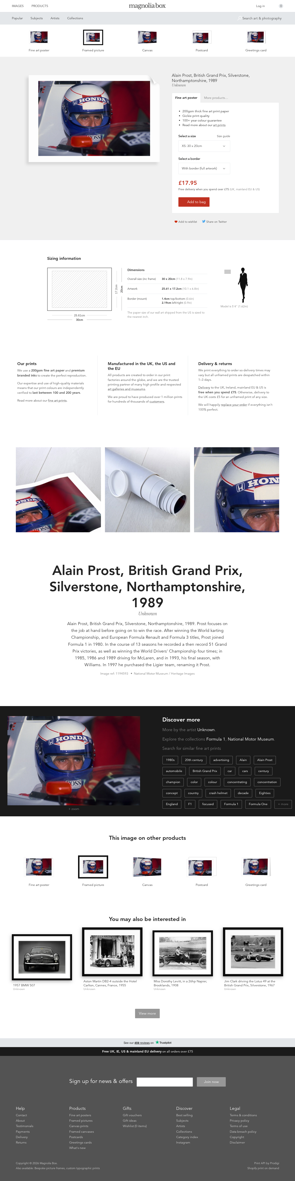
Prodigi (274, 1163)
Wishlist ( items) (135, 1126)
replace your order (234, 405)
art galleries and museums (126, 389)
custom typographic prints (83, 1168)
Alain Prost (264, 760)
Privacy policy (239, 1121)
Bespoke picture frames (50, 1168)
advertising (221, 760)
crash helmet (218, 793)
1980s (170, 760)
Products (40, 6)
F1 (190, 804)
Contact (21, 1115)
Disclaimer (237, 1143)
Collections (75, 18)
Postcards (76, 1137)
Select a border (189, 159)
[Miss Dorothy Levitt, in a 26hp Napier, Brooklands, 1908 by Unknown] (183, 953)
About (20, 1121)
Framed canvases (81, 1132)
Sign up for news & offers (101, 1081)
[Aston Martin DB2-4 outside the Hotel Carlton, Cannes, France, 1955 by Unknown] (112, 952)
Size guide (223, 136)
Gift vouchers (132, 1115)
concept (172, 793)
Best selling (184, 1115)
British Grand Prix (205, 771)
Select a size (204, 136)
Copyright (237, 1137)
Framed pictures (81, 1121)
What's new (77, 1148)
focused (208, 804)
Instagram (183, 1143)
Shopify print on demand (263, 1168)
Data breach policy (243, 1132)
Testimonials (24, 1126)
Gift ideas (129, 1121)
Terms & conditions (243, 1115)
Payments (23, 1132)
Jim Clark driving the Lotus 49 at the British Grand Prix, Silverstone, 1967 (249, 983)
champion (173, 782)
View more (147, 1013)
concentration (267, 782)
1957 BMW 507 (24, 985)
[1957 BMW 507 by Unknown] (42, 957)
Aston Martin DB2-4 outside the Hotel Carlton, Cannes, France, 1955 (110, 983)
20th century (194, 760)
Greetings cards (80, 1143)
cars (245, 771)
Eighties (265, 793)
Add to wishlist (187, 222)
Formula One (258, 804)
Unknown (179, 85)
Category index (187, 1137)
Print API (259, 1163)
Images (18, 6)
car (230, 771)
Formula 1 (215, 739)
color (194, 782)
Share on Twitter (216, 222)
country (193, 793)
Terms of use (239, 1126)
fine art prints (57, 401)
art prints (219, 125)
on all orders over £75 (147, 1051)
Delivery (204, 388)
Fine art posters (80, 1115)
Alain (243, 760)
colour (212, 782)
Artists (55, 18)
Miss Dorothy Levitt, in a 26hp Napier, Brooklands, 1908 (180, 983)
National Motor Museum (251, 739)
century (263, 771)
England (172, 804)
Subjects (37, 18)
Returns (21, 1143)
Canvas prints (78, 1126)
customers (157, 402)
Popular (17, 18)
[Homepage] (147, 6)
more (284, 804)
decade (243, 793)
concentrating (237, 782)
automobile (174, 771)
